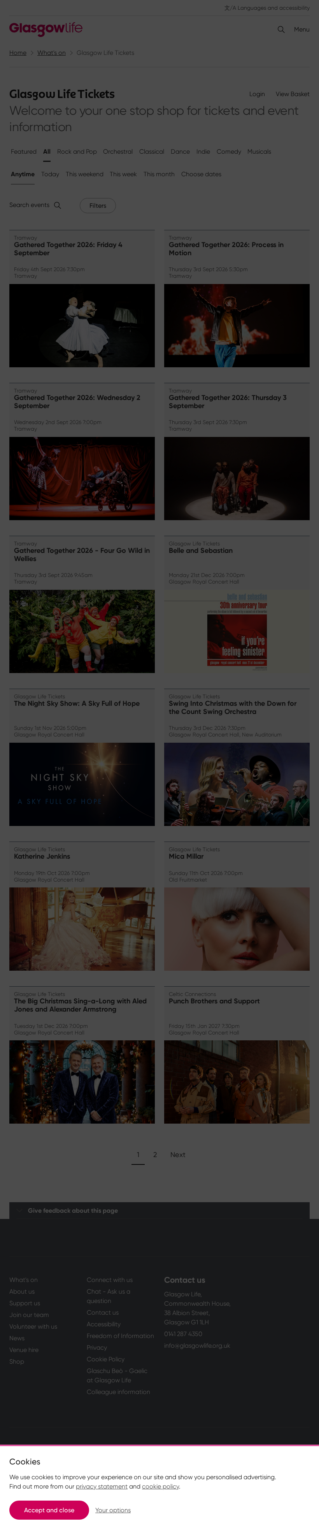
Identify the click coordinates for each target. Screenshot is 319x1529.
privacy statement (102, 1486)
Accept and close (49, 1510)
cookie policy (160, 1486)
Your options (113, 1510)
